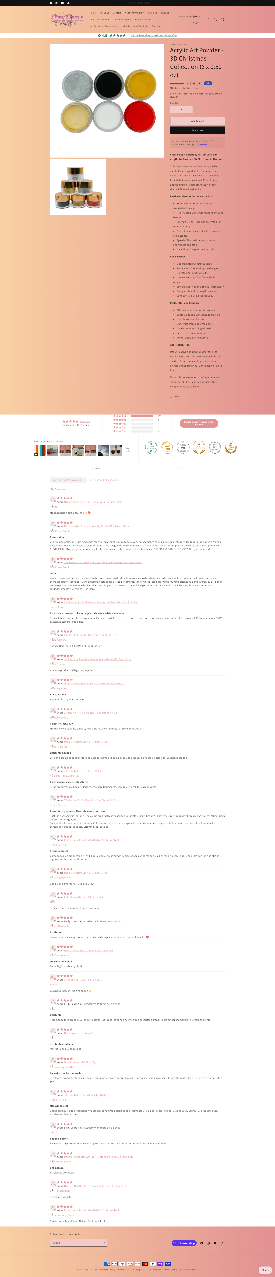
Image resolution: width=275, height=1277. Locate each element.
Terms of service (154, 1270)
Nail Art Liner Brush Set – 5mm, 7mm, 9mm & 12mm (93, 502)
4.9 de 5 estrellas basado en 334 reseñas (154, 35)
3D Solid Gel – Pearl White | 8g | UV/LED (86, 1095)
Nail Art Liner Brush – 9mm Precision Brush (88, 950)
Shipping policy (170, 1270)
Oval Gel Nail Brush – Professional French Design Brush (95, 1186)
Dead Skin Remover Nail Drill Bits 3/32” (86, 741)
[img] (76, 421)
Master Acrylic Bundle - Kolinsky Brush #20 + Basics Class (96, 526)
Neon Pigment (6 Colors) (78, 1033)
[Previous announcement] (103, 3)
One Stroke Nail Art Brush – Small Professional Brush (94, 683)
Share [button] (176, 396)
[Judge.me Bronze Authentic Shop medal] (199, 447)
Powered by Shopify (107, 1270)
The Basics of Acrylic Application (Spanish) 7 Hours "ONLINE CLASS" (103, 562)
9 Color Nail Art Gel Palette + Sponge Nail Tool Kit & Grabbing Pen (101, 602)
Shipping (174, 88)
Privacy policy (139, 1270)
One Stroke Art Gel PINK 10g (80, 1062)
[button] (142, 19)
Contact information (188, 1270)
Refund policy (124, 1270)
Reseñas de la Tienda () (104, 480)
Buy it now (198, 130)
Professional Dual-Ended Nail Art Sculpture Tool (91, 840)
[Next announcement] (171, 3)
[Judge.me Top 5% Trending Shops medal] (214, 447)
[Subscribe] (103, 1243)
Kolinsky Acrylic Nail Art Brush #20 (83, 897)
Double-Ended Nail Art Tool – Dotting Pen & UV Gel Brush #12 (99, 1156)
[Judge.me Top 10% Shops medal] (230, 447)
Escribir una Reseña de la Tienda (199, 423)
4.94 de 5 (85, 421)
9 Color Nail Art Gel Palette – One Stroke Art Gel (91, 712)
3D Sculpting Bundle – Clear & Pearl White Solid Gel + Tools (97, 659)
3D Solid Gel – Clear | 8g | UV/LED (82, 771)
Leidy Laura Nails (91, 1270)
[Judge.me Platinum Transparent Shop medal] (151, 447)
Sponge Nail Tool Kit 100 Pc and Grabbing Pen (90, 635)
